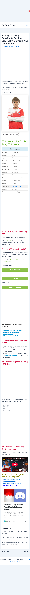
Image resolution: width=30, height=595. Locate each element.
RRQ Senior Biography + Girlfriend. (12, 330)
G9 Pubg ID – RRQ (8, 334)
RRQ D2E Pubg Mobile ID (9, 481)
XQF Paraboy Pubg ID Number (11, 336)
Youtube (19, 186)
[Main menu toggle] (26, 25)
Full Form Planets (9, 25)
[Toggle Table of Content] (16, 134)
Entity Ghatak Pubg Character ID (12, 483)
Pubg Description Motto (11, 355)
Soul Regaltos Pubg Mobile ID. (11, 332)
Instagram (14, 186)
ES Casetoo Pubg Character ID (11, 479)
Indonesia (8, 241)
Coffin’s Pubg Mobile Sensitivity (16, 260)
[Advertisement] (15, 64)
